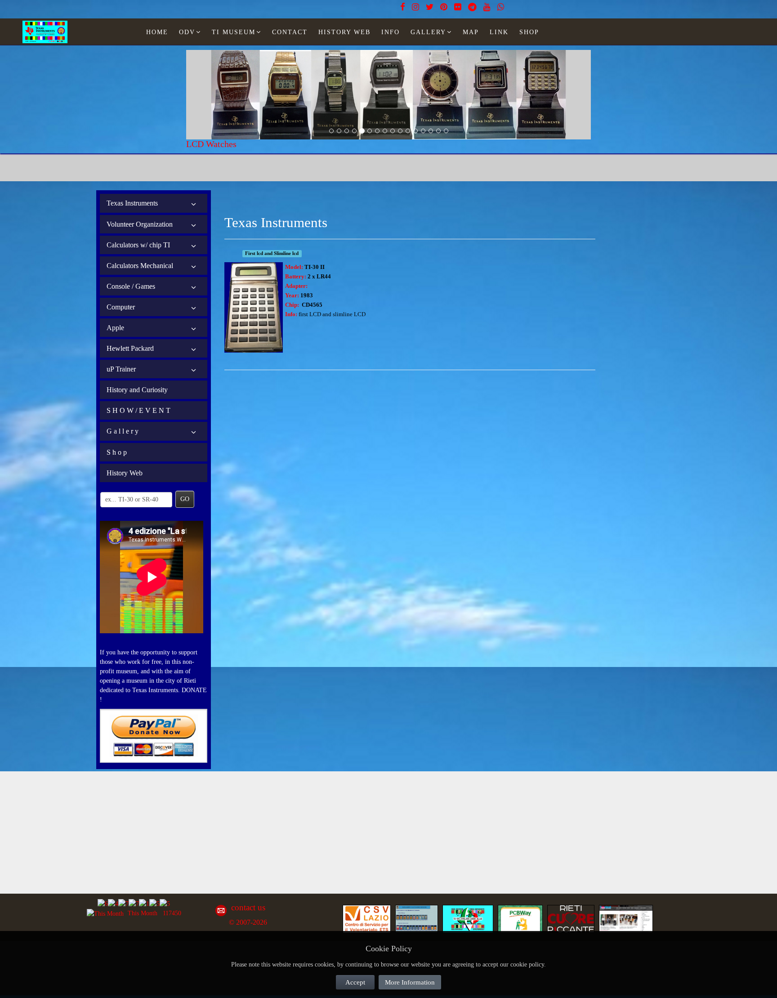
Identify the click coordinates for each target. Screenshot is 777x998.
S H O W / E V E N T (138, 410)
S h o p (117, 452)
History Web (125, 473)
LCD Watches (211, 144)
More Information (410, 982)
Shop (529, 32)
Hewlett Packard (130, 348)
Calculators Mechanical (140, 265)
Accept (355, 982)
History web (344, 32)
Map (471, 32)
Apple (115, 327)
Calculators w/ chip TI (138, 245)
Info (390, 32)
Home (157, 32)
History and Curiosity (137, 390)
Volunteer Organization (140, 224)
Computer (121, 307)
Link (499, 32)
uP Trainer (121, 369)
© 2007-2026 (248, 922)
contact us (248, 907)
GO (184, 499)
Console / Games (131, 286)
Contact (290, 32)
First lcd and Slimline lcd (272, 253)
